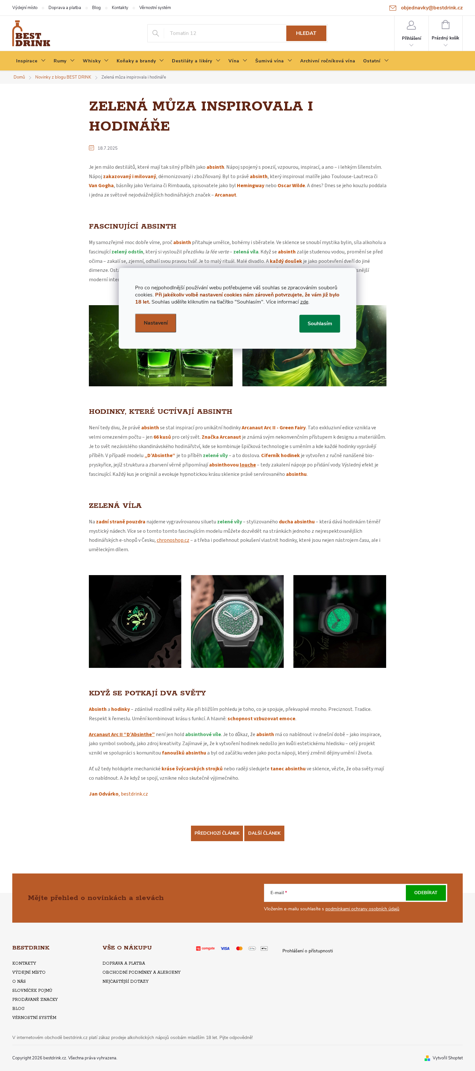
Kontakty (120, 8)
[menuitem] (31, 61)
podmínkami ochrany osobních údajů (362, 909)
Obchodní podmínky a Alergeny (141, 972)
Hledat (306, 33)
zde (304, 301)
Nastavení (156, 322)
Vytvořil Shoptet (448, 1058)
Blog (96, 8)
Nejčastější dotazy (125, 981)
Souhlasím (320, 323)
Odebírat (426, 893)
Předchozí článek (217, 833)
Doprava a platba (64, 8)
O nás (19, 981)
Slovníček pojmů (32, 990)
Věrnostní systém (155, 8)
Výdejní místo (24, 8)
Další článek (264, 833)
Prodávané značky (35, 999)
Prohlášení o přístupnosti (307, 951)
